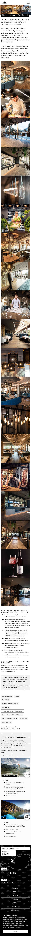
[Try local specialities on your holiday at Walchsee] (15, 218)
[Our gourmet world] (15, 75)
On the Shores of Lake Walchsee (12, 715)
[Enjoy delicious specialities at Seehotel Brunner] (15, 477)
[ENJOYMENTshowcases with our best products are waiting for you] (15, 534)
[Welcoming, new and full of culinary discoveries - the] (15, 276)
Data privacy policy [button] (15, 927)
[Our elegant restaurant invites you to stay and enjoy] (15, 448)
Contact (15, 906)
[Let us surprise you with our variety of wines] (15, 592)
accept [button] (15, 931)
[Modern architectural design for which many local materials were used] (15, 362)
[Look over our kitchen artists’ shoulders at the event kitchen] (15, 505)
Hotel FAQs (5, 700)
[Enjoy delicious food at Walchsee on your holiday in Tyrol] (15, 103)
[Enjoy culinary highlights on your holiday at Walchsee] (15, 161)
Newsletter (15, 910)
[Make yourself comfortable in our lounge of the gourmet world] (15, 391)
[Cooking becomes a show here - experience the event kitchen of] (15, 304)
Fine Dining (6, 707)
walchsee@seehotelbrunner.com (12, 883)
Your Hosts (23, 718)
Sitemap (15, 895)
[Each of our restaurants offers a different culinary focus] (15, 190)
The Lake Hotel (7, 696)
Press (15, 903)
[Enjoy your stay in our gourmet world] (15, 333)
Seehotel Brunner (6, 2)
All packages (8, 756)
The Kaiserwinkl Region (9, 718)
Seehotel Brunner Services (10, 703)
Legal (15, 892)
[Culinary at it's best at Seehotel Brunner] (15, 132)
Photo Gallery (6, 722)
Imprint (15, 888)
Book (4, 685)
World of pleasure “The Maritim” (12, 711)
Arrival (15, 899)
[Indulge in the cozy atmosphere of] (15, 419)
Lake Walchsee (25, 652)
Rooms (17, 696)
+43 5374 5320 (8, 873)
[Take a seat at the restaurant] (15, 247)
